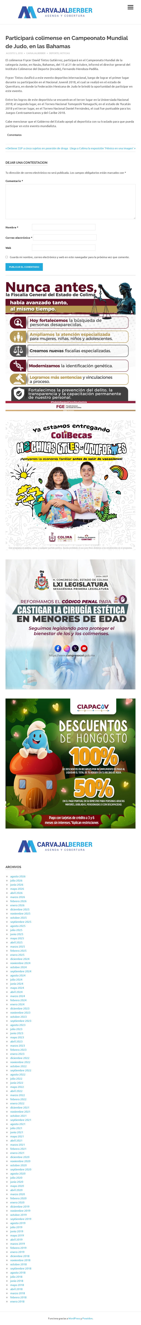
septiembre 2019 (20, 1218)
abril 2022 (16, 1091)
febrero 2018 (18, 1297)
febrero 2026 (18, 901)
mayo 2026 (17, 888)
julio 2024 (16, 979)
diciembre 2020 (19, 1157)
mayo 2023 (17, 1037)
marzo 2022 (17, 1095)
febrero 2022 (18, 1099)
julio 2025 (16, 930)
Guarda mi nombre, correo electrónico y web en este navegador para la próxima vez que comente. (69, 257)
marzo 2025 (17, 946)
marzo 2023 (17, 1045)
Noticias (65, 53)
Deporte (54, 53)
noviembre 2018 (20, 1260)
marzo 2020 (17, 1194)
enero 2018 (17, 1301)
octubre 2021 (18, 1115)
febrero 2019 (18, 1247)
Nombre (12, 227)
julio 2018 (16, 1276)
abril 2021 (16, 1140)
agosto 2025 (17, 925)
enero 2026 (17, 905)
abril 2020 (16, 1190)
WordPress (74, 1318)
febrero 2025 (18, 950)
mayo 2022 (17, 1086)
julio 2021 (16, 1128)
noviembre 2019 (20, 1210)
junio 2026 (16, 884)
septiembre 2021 (20, 1119)
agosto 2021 (17, 1124)
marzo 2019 (17, 1243)
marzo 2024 (17, 996)
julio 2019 (16, 1227)
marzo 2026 (17, 897)
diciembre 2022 (19, 1057)
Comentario (14, 181)
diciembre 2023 (19, 1008)
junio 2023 (16, 1033)
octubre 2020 (18, 1165)
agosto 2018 (17, 1272)
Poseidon (87, 1318)
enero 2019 (17, 1251)
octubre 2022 (18, 1066)
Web (8, 248)
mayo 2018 (17, 1284)
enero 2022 (17, 1103)
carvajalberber (35, 53)
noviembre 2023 (20, 1012)
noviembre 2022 (20, 1062)
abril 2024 (16, 991)
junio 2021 (16, 1132)
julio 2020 (16, 1177)
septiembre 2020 (20, 1169)
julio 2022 (16, 1078)
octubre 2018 (18, 1264)
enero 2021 (17, 1152)
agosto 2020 (17, 1173)
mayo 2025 (17, 938)
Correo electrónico (19, 237)
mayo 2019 (17, 1235)
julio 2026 (16, 880)
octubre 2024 (18, 967)
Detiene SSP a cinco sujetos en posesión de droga (37, 148)
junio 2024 (16, 983)
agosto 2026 (17, 876)
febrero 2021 (18, 1148)
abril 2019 (16, 1239)
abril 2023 (16, 1041)
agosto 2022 (17, 1074)
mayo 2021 (17, 1136)
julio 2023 (16, 1029)
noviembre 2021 (20, 1111)
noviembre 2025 (20, 913)
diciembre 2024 (19, 958)
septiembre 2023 (20, 1020)
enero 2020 (17, 1202)
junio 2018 (16, 1280)
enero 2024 (17, 1004)
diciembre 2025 (19, 909)
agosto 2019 (17, 1223)
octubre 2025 (18, 917)
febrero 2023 (18, 1049)
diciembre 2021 (19, 1107)
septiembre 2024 (20, 971)
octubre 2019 (18, 1214)
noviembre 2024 (20, 963)
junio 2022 (16, 1082)
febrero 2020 (18, 1198)
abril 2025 (16, 942)
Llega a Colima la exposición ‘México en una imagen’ (101, 148)
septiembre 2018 (20, 1268)
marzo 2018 (17, 1293)
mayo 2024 (17, 987)
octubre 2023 (18, 1016)
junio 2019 (16, 1231)
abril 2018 (16, 1289)
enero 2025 (17, 954)
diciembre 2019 (19, 1206)
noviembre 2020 (20, 1161)
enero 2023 (17, 1053)
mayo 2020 (17, 1185)
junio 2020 (16, 1181)
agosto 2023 (17, 1024)
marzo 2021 (17, 1144)
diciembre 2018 (19, 1256)
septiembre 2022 (20, 1070)
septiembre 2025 (20, 921)
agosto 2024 (17, 975)
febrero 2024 (18, 1000)
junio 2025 (16, 934)
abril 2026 (16, 892)
